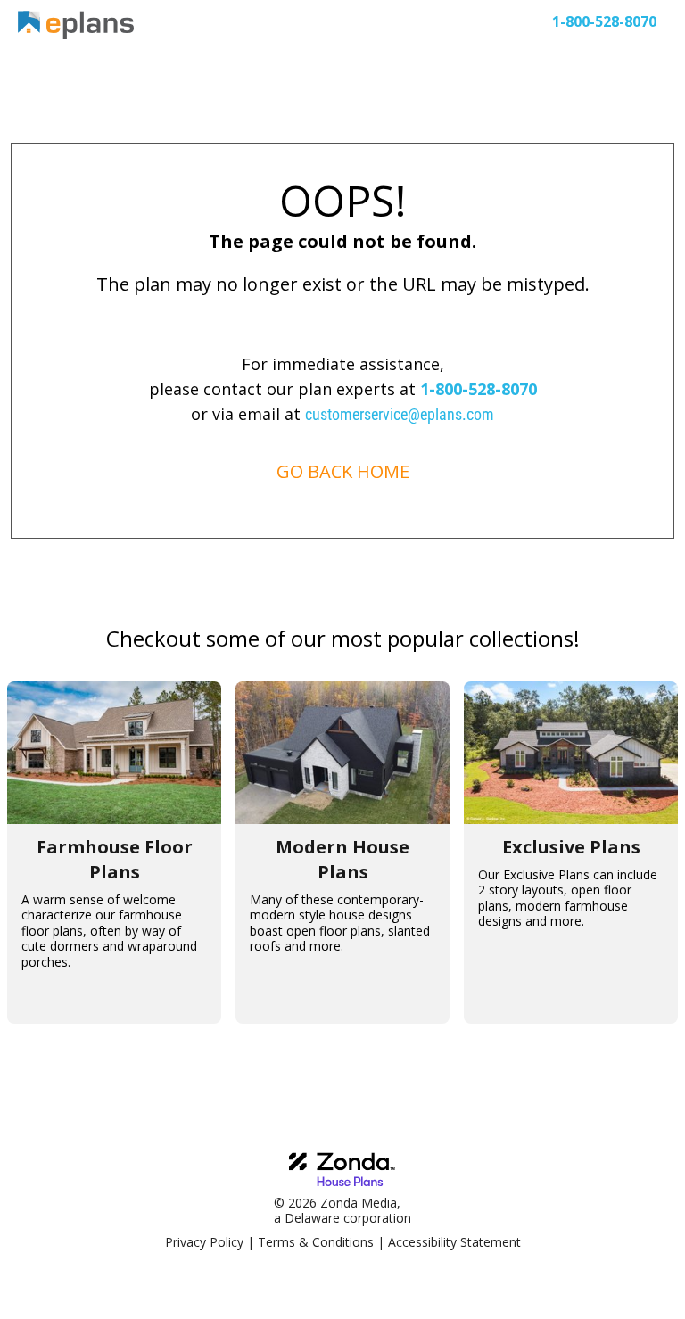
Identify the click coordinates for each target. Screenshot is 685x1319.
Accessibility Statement (454, 1241)
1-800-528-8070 (478, 389)
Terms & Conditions (316, 1241)
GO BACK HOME (342, 471)
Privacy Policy (204, 1241)
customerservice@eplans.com (399, 414)
